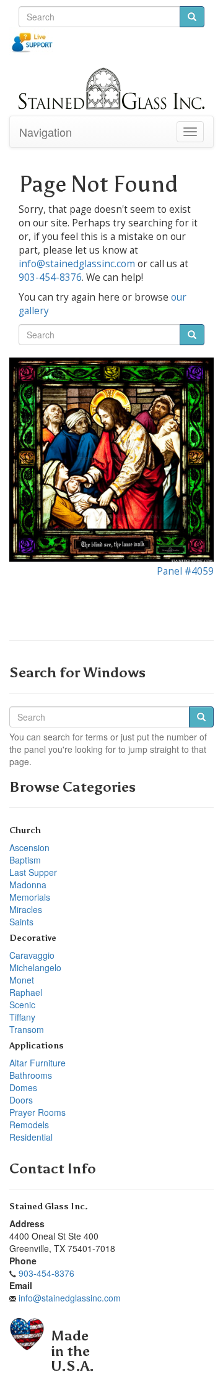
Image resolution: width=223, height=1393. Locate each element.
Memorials (29, 897)
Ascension (29, 847)
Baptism (25, 860)
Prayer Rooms (37, 1112)
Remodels (29, 1124)
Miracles (25, 909)
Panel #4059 (185, 571)
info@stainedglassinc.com (77, 263)
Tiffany (22, 1017)
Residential (31, 1137)
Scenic (22, 1004)
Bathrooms (30, 1075)
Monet (21, 980)
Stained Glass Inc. (48, 1206)
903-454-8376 (50, 277)
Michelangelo (35, 967)
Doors (21, 1100)
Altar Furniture (37, 1063)
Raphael (25, 992)
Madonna (27, 884)
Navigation (45, 132)
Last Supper (33, 872)
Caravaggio (32, 955)
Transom (26, 1029)
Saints (21, 921)
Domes (23, 1087)
